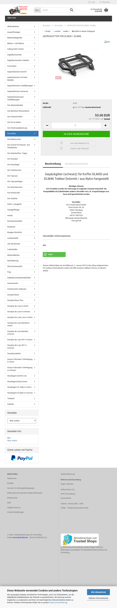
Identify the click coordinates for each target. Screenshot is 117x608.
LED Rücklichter (13, 244)
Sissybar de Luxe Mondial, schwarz (17, 332)
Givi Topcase (12, 176)
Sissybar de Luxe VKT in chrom (19, 340)
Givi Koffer (11, 133)
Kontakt (10, 483)
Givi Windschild (13, 193)
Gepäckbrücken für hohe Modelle (17, 78)
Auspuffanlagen (13, 32)
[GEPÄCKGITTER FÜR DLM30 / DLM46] (76, 62)
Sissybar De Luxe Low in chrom (20, 317)
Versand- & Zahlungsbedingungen (20, 488)
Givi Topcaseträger (14, 181)
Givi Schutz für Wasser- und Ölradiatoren (18, 146)
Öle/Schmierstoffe (14, 266)
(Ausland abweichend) (93, 107)
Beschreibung (53, 163)
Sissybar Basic (13, 295)
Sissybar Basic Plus (15, 300)
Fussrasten (11, 66)
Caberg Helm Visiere (15, 49)
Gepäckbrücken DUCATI (17, 72)
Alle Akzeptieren (98, 592)
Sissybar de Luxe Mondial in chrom (18, 324)
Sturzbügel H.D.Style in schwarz (20, 393)
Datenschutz (12, 498)
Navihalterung (12, 261)
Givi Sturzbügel (13, 164)
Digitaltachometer (14, 55)
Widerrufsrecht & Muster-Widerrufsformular (24, 493)
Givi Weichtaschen (14, 187)
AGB (9, 503)
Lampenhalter (12, 238)
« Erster (47, 31)
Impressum (11, 478)
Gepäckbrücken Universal (17, 91)
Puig (9, 272)
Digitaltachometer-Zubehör (18, 60)
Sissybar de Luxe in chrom (17, 306)
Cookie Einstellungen (15, 512)
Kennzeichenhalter (14, 221)
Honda (10, 215)
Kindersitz (11, 227)
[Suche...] (71, 10)
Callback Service (14, 507)
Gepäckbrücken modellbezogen (20, 86)
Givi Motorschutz (14, 139)
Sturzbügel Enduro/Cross (17, 381)
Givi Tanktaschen (14, 170)
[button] (47, 125)
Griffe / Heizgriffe (14, 204)
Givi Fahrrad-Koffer (15, 117)
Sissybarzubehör (14, 353)
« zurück (56, 31)
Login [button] (92, 2)
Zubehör (10, 404)
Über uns (11, 18)
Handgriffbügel (13, 210)
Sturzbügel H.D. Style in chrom (19, 387)
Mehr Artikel (12, 441)
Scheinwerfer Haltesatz (16, 289)
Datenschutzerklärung (58, 602)
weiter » (66, 31)
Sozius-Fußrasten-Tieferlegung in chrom (19, 360)
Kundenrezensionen (76, 163)
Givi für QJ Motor (14, 122)
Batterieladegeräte (14, 38)
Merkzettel (105, 2)
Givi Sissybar (12, 159)
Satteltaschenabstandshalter (19, 278)
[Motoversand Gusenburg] (18, 10)
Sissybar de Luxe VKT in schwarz (17, 346)
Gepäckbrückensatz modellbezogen (15, 98)
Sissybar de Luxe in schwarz (18, 312)
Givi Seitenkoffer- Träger (17, 153)
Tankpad (10, 398)
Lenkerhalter (12, 249)
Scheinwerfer (12, 283)
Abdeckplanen (13, 26)
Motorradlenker (13, 255)
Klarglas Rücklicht (14, 232)
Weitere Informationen (98, 598)
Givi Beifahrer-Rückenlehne (18, 111)
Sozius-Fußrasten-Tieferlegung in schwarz (19, 368)
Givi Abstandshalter (15, 105)
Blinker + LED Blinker (15, 43)
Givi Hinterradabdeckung (17, 128)
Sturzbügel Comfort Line (17, 376)
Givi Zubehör (12, 198)
